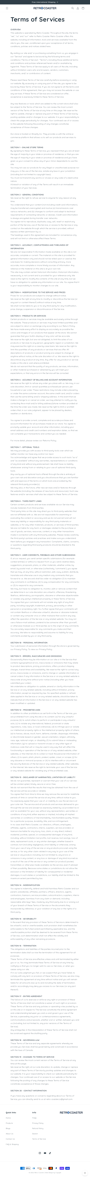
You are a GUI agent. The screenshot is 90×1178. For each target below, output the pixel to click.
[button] (7, 8)
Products (9, 1123)
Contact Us (10, 1139)
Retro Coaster (39, 1172)
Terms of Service (39, 1139)
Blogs (8, 1128)
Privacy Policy (37, 1123)
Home (8, 1118)
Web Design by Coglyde (53, 1172)
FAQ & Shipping (12, 1144)
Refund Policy (37, 1128)
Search (35, 1134)
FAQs (34, 1118)
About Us (9, 1134)
